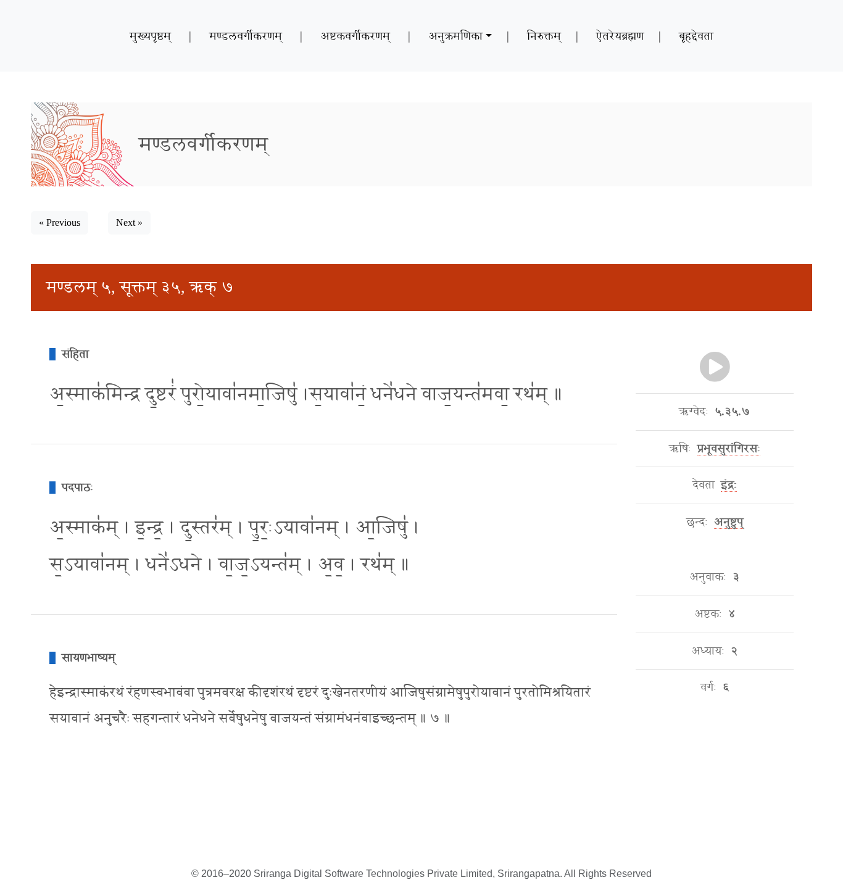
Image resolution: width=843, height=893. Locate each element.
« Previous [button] (59, 222)
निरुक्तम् (544, 35)
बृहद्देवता (696, 35)
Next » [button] (129, 222)
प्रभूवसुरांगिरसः (728, 448)
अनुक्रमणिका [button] (455, 35)
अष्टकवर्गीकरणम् (355, 35)
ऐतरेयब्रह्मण (620, 35)
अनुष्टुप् (728, 522)
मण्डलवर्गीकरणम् (245, 35)
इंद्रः (729, 485)
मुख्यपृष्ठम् (150, 35)
